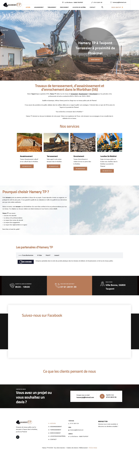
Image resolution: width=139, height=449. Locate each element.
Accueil (28, 7)
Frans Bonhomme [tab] (27, 255)
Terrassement (52, 7)
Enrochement (64, 7)
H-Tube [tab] (39, 255)
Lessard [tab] (56, 255)
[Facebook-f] (17, 437)
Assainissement (39, 7)
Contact (92, 7)
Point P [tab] (48, 255)
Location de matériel (79, 7)
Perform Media (93, 448)
